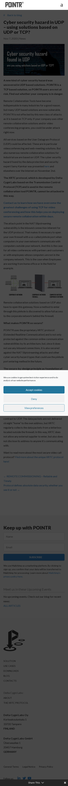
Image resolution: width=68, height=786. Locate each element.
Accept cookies (34, 389)
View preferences (34, 408)
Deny (34, 398)
